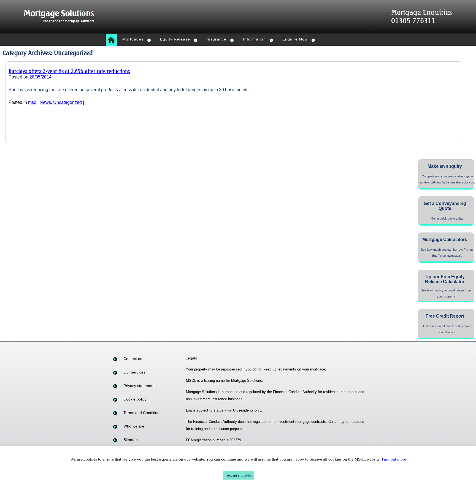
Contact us (132, 358)
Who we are (133, 426)
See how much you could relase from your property (446, 293)
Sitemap (130, 439)
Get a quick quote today (447, 218)
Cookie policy (135, 399)
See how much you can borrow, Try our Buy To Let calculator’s (447, 252)
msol (32, 102)
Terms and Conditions (142, 412)
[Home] (111, 40)
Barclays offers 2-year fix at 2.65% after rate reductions (69, 71)
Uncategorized (67, 102)
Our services (134, 372)
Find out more (394, 459)
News (45, 102)
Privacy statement (139, 385)
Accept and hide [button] (239, 475)
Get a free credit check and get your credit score (447, 329)
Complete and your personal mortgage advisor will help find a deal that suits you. (447, 179)
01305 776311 (413, 20)
